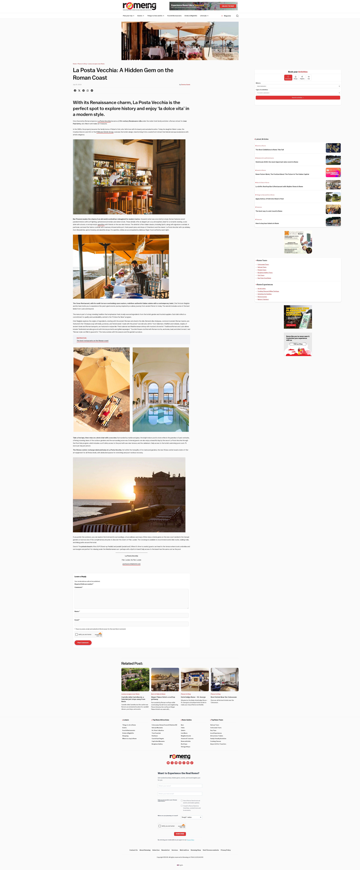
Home (74, 64)
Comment (79, 587)
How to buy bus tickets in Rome (267, 223)
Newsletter (165, 850)
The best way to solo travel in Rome (269, 211)
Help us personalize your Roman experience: (167, 800)
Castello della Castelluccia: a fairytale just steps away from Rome (133, 699)
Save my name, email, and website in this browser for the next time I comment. (101, 629)
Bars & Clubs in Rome (262, 182)
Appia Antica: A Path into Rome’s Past (270, 199)
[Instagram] (183, 762)
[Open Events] (143, 16)
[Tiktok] (191, 762)
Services (175, 850)
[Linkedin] (176, 762)
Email (77, 620)
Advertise (156, 850)
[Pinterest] (180, 762)
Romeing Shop (196, 850)
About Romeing (145, 850)
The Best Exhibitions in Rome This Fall (270, 150)
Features (259, 207)
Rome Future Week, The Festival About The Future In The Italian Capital (282, 174)
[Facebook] (168, 762)
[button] (75, 90)
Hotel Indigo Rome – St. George (193, 697)
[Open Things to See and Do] (163, 16)
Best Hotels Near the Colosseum (224, 697)
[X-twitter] (172, 762)
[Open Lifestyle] (208, 16)
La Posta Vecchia (104, 121)
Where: (258, 83)
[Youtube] (187, 762)
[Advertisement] (298, 121)
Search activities (297, 97)
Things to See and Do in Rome (265, 195)
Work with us (184, 850)
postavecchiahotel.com (131, 564)
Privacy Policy (190, 839)
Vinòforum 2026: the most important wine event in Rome (277, 162)
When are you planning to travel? (168, 815)
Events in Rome (261, 145)
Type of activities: (262, 89)
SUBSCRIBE (180, 834)
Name (77, 611)
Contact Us (133, 850)
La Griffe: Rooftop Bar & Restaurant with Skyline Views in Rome (279, 186)
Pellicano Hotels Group (104, 132)
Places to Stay (82, 64)
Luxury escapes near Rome (96, 64)
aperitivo (101, 224)
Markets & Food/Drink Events (265, 158)
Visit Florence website (211, 850)
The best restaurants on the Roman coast (92, 341)
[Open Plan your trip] (133, 16)
